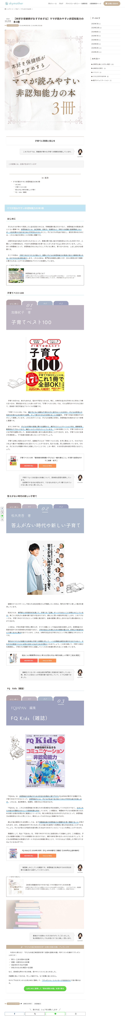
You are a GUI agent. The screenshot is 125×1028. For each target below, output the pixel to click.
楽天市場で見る (28, 466)
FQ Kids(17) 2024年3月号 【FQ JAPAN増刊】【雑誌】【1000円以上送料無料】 (51, 850)
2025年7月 (96, 24)
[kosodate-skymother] (14, 3)
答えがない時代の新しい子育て (25, 190)
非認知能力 (38, 1003)
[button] (14, 1014)
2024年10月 (96, 28)
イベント (97, 72)
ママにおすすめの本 (12, 25)
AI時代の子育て (27, 1003)
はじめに (18, 184)
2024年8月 (96, 32)
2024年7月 (96, 36)
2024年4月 (96, 44)
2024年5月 (96, 40)
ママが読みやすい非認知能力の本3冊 (26, 181)
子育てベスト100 (21, 187)
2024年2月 (96, 52)
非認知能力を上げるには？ (35, 273)
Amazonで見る (47, 466)
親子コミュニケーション (102, 80)
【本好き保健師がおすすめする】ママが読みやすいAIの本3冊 (48, 885)
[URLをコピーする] (76, 1014)
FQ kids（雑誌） (21, 192)
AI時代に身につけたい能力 (103, 64)
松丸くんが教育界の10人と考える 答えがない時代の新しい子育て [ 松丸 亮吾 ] (51, 655)
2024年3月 (96, 48)
